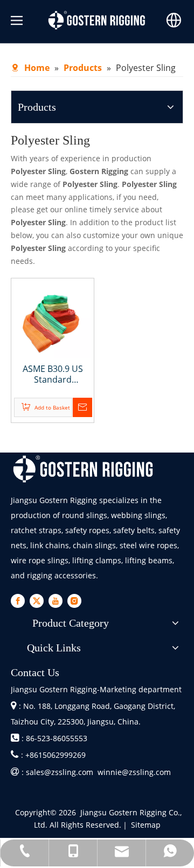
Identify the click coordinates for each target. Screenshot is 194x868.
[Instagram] (74, 601)
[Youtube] (55, 601)
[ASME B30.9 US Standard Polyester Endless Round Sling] (52, 319)
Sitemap (146, 825)
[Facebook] (18, 601)
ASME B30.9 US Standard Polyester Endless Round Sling (52, 374)
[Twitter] (37, 601)
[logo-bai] (83, 469)
